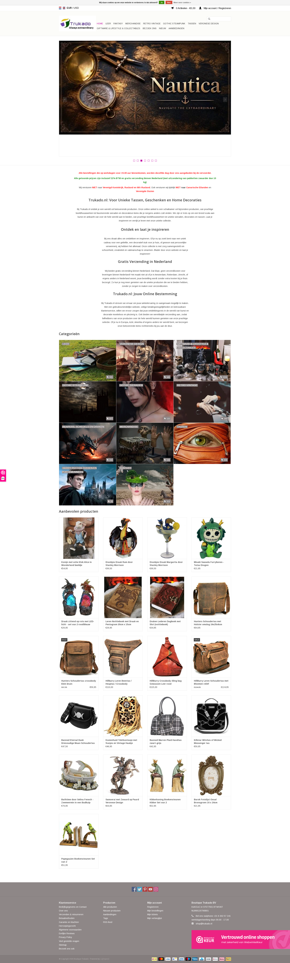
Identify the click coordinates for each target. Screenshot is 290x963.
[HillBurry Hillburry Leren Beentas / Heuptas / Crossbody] (123, 656)
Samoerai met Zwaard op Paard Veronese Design (122, 801)
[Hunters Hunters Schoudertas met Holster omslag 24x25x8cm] (211, 597)
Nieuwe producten (112, 910)
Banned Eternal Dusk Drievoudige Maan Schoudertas (78, 741)
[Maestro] (187, 959)
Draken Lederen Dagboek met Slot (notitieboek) (165, 623)
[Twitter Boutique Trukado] (139, 889)
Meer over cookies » (182, 3)
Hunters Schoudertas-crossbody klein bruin (78, 682)
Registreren (153, 907)
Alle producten (110, 907)
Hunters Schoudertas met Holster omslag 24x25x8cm (208, 623)
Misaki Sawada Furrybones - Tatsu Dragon (209, 563)
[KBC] (201, 959)
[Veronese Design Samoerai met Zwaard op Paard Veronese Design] (123, 775)
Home (100, 23)
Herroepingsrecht (67, 926)
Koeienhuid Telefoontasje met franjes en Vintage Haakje (121, 741)
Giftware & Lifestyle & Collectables (118, 28)
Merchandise (133, 23)
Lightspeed (104, 959)
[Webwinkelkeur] (211, 939)
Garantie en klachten (69, 922)
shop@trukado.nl (204, 923)
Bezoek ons (149, 28)
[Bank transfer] (208, 959)
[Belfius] (215, 959)
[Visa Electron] (181, 959)
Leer (108, 23)
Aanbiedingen (176, 28)
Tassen (192, 23)
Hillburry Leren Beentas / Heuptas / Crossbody (119, 682)
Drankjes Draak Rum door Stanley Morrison (119, 563)
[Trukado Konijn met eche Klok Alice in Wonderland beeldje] (79, 538)
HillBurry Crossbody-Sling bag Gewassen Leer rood (166, 682)
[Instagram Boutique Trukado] (155, 889)
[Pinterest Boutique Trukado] (145, 889)
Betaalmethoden (66, 918)
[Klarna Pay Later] (221, 959)
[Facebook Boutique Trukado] (134, 889)
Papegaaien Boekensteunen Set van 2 (78, 860)
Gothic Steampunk (174, 23)
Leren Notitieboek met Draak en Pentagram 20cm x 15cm (122, 623)
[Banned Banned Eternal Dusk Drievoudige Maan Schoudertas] (79, 716)
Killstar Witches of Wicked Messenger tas (208, 741)
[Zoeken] (209, 18)
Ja (162, 3)
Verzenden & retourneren (71, 914)
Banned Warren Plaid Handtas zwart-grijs (166, 741)
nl (60, 8)
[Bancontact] (174, 959)
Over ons (63, 910)
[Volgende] (225, 99)
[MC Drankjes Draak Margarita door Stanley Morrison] (167, 538)
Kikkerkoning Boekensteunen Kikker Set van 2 (165, 801)
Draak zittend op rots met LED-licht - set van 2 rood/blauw (77, 623)
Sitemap (63, 945)
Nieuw (162, 28)
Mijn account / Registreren (217, 8)
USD (76, 8)
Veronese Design (209, 23)
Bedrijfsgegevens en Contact (73, 907)
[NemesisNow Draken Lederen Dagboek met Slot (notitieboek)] (167, 597)
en (64, 8)
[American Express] (194, 959)
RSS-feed (107, 922)
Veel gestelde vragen (69, 941)
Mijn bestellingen (155, 910)
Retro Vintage (152, 23)
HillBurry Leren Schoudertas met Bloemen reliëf (211, 682)
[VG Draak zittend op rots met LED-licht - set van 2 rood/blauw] (79, 597)
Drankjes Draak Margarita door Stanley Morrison (166, 563)
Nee (169, 3)
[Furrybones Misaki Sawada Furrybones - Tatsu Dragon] (211, 538)
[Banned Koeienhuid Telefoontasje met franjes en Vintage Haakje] (123, 716)
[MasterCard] (160, 959)
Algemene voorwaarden (70, 929)
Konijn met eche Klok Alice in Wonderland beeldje (76, 563)
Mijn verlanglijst (154, 918)
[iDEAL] (154, 959)
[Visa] (167, 959)
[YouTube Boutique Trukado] (150, 889)
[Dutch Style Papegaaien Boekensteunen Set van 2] (79, 834)
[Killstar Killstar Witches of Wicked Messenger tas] (211, 716)
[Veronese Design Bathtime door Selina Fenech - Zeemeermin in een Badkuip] (79, 775)
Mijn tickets (152, 914)
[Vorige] (65, 99)
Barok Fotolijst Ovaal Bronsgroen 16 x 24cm (205, 801)
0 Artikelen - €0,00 (185, 8)
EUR (69, 8)
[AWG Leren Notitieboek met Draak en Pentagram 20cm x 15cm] (123, 597)
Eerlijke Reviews (67, 933)
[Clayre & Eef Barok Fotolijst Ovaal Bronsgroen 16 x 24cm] (211, 775)
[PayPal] (228, 959)
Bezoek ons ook (66, 948)
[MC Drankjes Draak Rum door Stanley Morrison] (123, 538)
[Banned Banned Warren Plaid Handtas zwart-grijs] (167, 716)
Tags (105, 918)
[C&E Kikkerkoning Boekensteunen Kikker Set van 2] (167, 775)
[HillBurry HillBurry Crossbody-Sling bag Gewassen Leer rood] (167, 656)
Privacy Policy (65, 937)
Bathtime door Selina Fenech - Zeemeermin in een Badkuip (77, 801)
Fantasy (118, 23)
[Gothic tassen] (145, 90)
